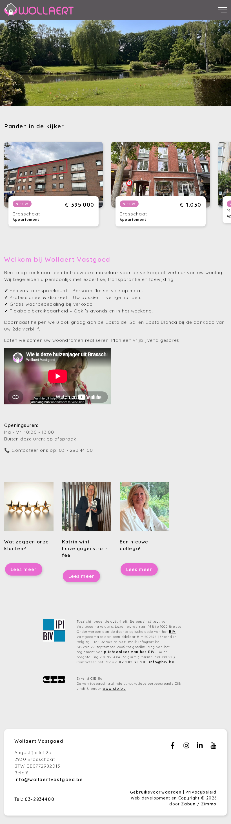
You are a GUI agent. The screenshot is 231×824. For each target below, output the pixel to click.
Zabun (188, 804)
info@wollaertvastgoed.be (48, 779)
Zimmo (209, 804)
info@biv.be (162, 662)
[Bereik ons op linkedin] (200, 747)
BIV (172, 631)
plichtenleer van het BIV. (130, 652)
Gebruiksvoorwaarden (156, 792)
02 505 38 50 (132, 662)
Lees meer (24, 569)
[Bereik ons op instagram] (186, 747)
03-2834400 (39, 799)
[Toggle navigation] (222, 9)
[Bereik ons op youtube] (213, 747)
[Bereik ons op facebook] (172, 747)
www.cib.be (114, 688)
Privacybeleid (201, 792)
